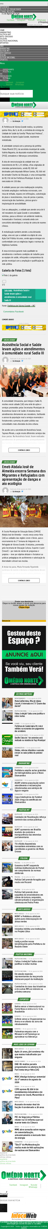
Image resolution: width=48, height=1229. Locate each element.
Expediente (3, 1153)
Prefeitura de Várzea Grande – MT (21, 306)
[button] (24, 22)
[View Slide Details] (24, 116)
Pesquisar (22, 24)
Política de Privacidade (6, 74)
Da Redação (16, 121)
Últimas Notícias (5, 79)
